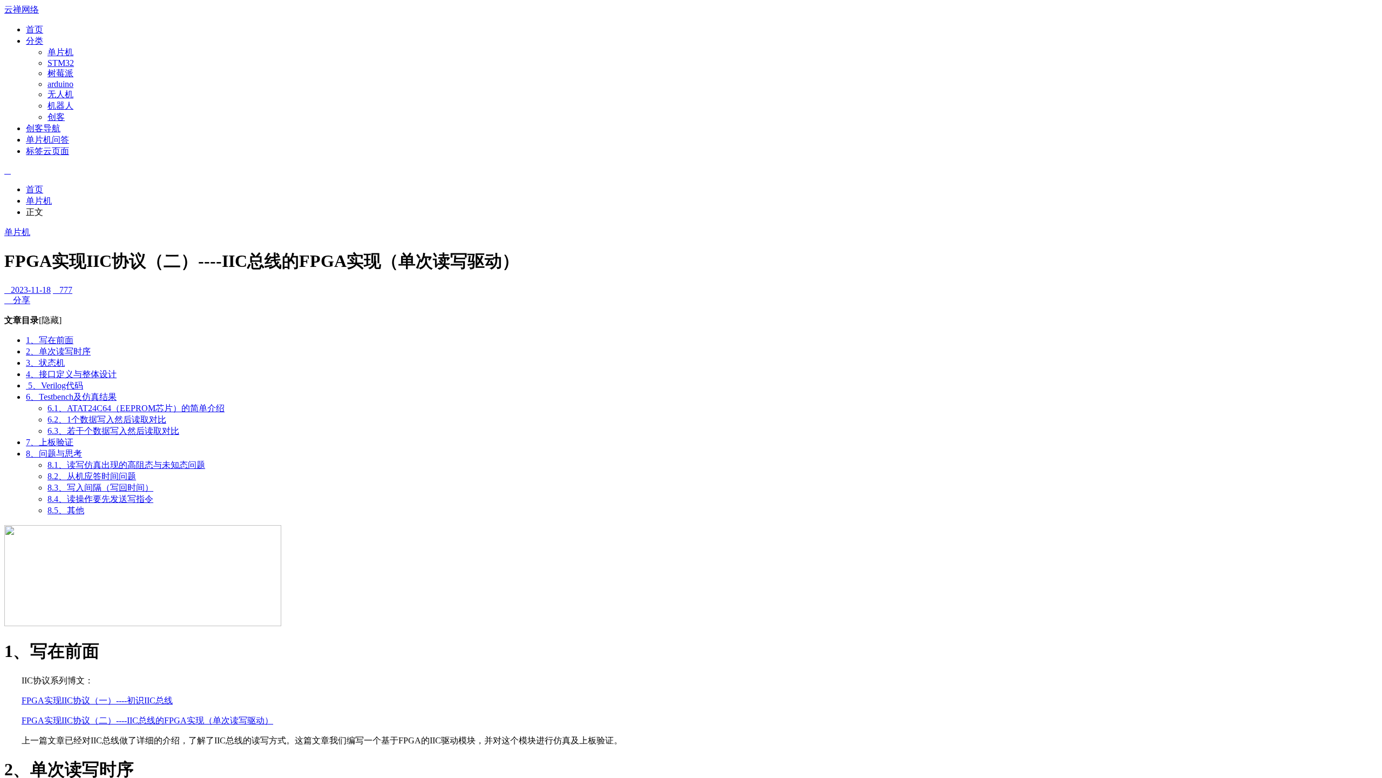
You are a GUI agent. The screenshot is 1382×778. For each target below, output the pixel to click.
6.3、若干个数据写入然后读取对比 (113, 430)
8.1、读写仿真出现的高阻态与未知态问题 (126, 465)
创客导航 (43, 128)
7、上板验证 (49, 442)
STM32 (61, 63)
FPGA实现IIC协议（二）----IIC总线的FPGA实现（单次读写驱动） (147, 720)
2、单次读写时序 (58, 351)
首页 (34, 29)
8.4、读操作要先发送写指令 (100, 499)
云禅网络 (21, 9)
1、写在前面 (49, 340)
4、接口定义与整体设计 (71, 374)
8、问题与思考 (54, 453)
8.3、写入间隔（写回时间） (100, 487)
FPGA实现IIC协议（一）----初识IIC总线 (97, 700)
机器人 (60, 105)
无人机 (60, 94)
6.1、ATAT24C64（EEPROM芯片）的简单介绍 (136, 408)
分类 (34, 40)
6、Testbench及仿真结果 (71, 396)
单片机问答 (47, 139)
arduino (60, 84)
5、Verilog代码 (54, 385)
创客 (56, 117)
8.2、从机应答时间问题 (92, 476)
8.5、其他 (66, 510)
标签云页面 (47, 151)
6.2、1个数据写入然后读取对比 (107, 419)
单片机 (60, 52)
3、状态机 (45, 362)
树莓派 (60, 73)
